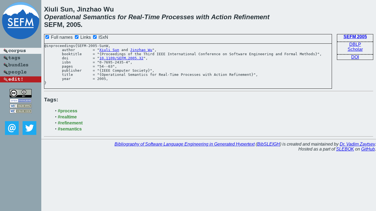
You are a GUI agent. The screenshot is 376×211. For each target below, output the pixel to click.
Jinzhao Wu (141, 50)
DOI (355, 57)
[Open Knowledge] (21, 101)
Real (135, 17)
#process (67, 111)
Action (221, 17)
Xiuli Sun (109, 50)
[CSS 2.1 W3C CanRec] (21, 117)
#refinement (70, 123)
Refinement (251, 17)
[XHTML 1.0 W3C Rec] (21, 106)
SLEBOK (345, 149)
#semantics (70, 129)
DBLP (355, 44)
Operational (62, 17)
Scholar (355, 49)
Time (152, 17)
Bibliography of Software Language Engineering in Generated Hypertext (185, 144)
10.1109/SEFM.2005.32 (121, 58)
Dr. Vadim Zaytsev (357, 144)
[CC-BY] (21, 96)
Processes (178, 17)
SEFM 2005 (355, 36)
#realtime (67, 117)
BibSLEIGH (268, 144)
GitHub (368, 149)
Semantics (99, 17)
